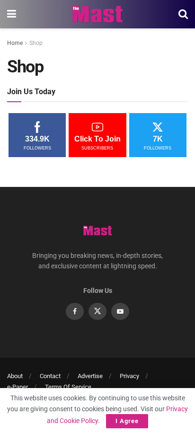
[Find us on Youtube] (120, 311)
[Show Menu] (11, 14)
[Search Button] (183, 14)
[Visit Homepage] (97, 14)
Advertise (90, 376)
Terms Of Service (68, 386)
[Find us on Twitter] (97, 311)
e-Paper (17, 386)
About (15, 376)
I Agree (127, 420)
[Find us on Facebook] (75, 311)
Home (15, 43)
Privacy (129, 376)
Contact (50, 376)
